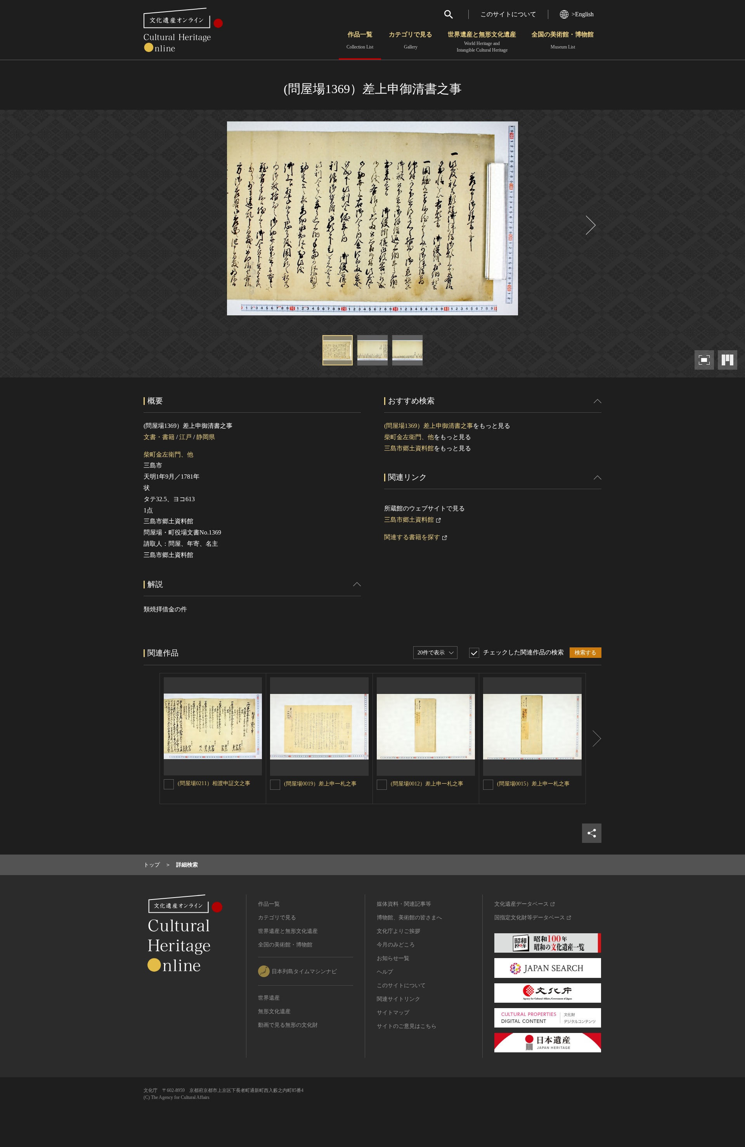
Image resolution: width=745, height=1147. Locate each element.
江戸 (185, 437)
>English (583, 14)
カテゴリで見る (410, 40)
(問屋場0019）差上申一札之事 (320, 784)
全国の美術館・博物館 (563, 40)
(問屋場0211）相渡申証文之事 (214, 783)
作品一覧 (360, 40)
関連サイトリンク (398, 999)
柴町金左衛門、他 (168, 454)
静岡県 (205, 437)
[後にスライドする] (589, 225)
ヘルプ (385, 972)
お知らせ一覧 (393, 958)
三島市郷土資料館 (409, 448)
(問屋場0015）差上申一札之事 (533, 784)
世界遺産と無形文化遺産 (482, 42)
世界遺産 (269, 998)
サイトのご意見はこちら (407, 1026)
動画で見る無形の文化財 (288, 1025)
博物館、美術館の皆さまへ (409, 917)
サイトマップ (393, 1013)
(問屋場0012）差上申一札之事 (427, 784)
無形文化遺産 (274, 1011)
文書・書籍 (159, 437)
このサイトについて (508, 14)
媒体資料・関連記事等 (404, 904)
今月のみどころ (396, 945)
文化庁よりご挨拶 (398, 931)
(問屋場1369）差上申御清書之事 (428, 425)
